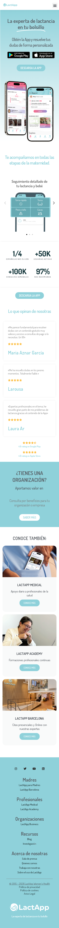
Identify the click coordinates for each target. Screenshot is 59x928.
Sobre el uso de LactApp (29, 872)
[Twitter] (25, 768)
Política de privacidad (29, 887)
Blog (29, 839)
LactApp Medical (29, 804)
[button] (54, 5)
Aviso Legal (29, 893)
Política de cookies (29, 890)
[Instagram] (16, 768)
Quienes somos (29, 863)
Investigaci (28, 843)
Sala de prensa (29, 858)
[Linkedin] (43, 768)
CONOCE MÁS (30, 602)
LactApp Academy (29, 809)
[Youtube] (34, 768)
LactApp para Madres (29, 785)
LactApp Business (29, 824)
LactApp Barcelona (29, 789)
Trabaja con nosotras (29, 867)
